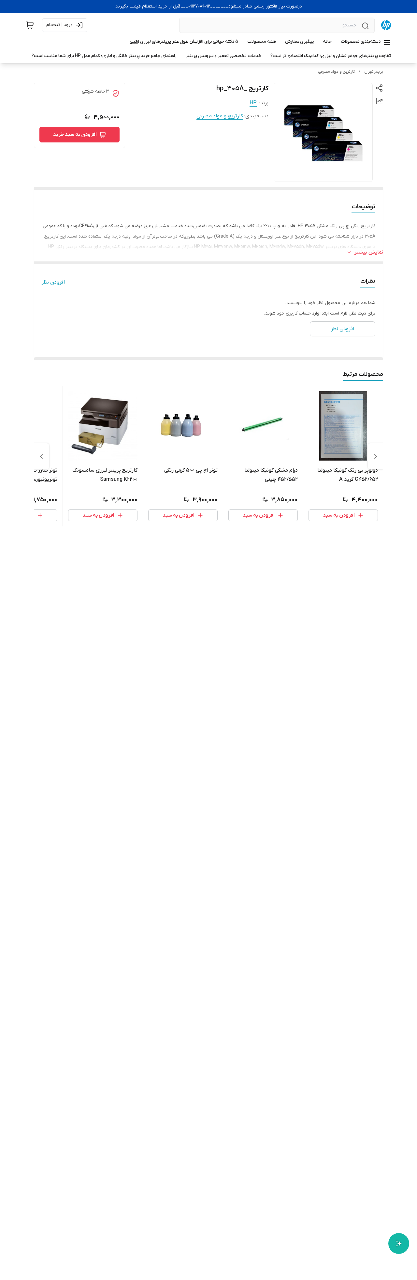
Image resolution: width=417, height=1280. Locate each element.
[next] (41, 456)
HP (253, 103)
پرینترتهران (373, 71)
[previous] (375, 456)
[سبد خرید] (30, 25)
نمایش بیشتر (368, 252)
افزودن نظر (53, 282)
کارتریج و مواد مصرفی (336, 71)
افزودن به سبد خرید (75, 134)
